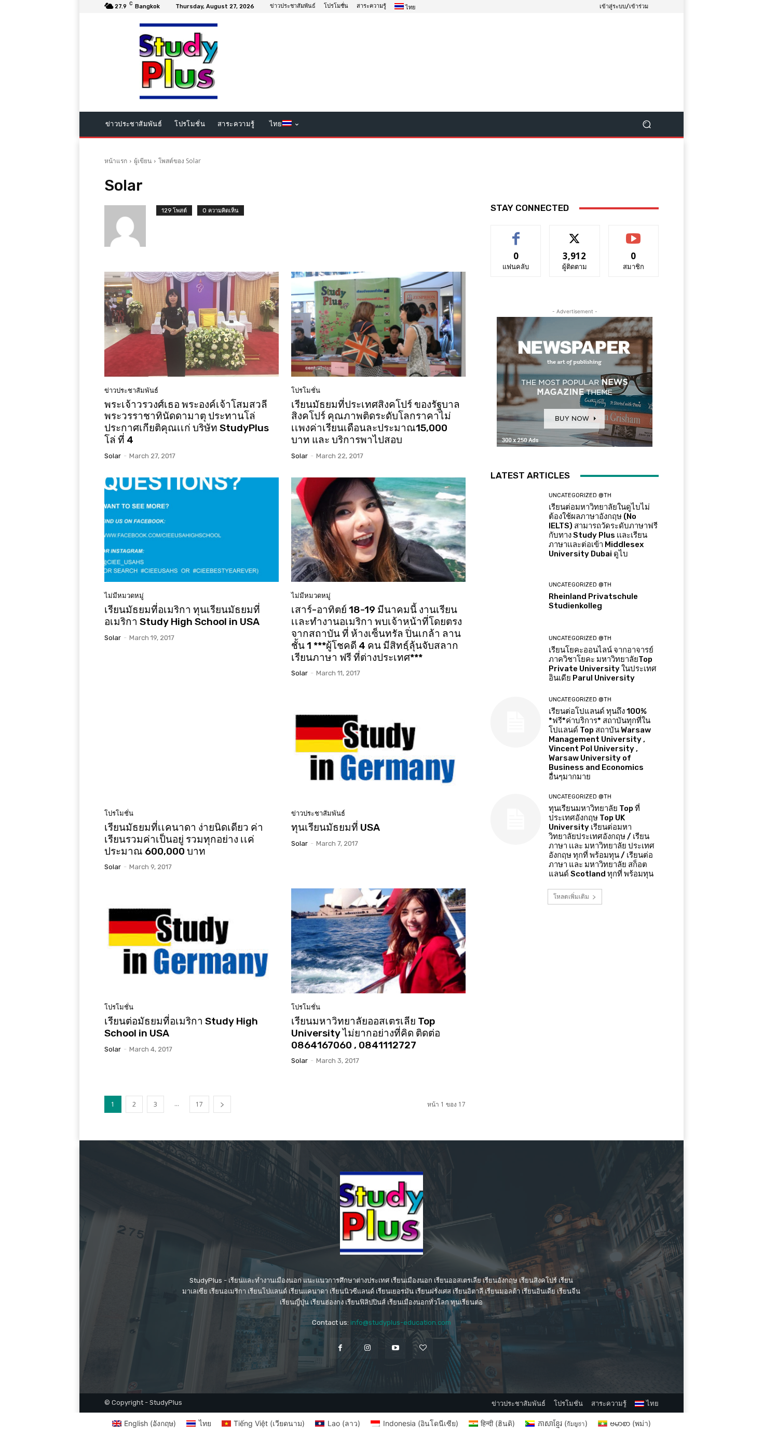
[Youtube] (395, 1348)
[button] (646, 124)
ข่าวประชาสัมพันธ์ (131, 390)
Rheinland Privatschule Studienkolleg (593, 601)
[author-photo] (130, 226)
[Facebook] (340, 1348)
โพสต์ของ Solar (179, 160)
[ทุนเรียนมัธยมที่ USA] (378, 747)
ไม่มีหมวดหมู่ (124, 595)
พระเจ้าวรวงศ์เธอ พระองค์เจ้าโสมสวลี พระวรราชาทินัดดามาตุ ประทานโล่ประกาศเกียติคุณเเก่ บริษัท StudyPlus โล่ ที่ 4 (186, 422)
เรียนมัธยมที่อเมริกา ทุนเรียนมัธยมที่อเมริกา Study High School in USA (182, 616)
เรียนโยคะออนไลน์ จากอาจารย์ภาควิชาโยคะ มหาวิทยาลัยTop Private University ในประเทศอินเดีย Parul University (603, 664)
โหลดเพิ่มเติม (571, 896)
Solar (112, 456)
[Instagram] (368, 1348)
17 (199, 1104)
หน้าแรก (115, 160)
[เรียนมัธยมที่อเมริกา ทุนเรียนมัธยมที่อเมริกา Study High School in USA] (191, 529)
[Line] (423, 1348)
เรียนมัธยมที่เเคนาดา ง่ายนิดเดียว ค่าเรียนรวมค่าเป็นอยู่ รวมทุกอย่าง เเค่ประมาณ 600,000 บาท (183, 839)
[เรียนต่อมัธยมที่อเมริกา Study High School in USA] (191, 940)
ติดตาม (574, 233)
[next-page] (222, 1104)
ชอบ (516, 233)
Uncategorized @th (580, 495)
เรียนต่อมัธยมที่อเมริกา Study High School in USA (181, 1027)
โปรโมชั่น (305, 390)
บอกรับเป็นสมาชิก (633, 233)
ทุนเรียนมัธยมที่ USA (335, 827)
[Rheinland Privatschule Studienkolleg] (516, 596)
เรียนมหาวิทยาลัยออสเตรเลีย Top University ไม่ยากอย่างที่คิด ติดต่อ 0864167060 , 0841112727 (365, 1033)
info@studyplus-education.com (400, 1322)
